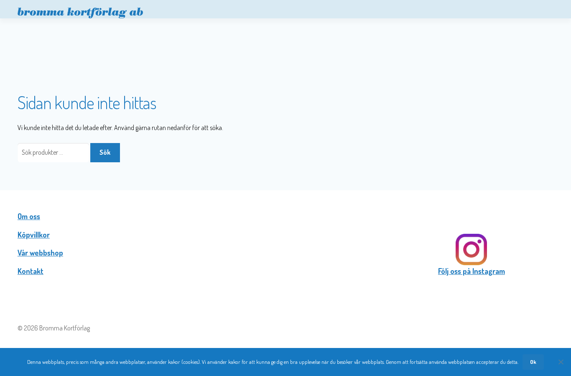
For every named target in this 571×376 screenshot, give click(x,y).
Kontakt (30, 271)
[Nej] (560, 362)
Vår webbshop (40, 252)
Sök (104, 152)
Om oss (29, 216)
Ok (533, 361)
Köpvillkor (34, 234)
